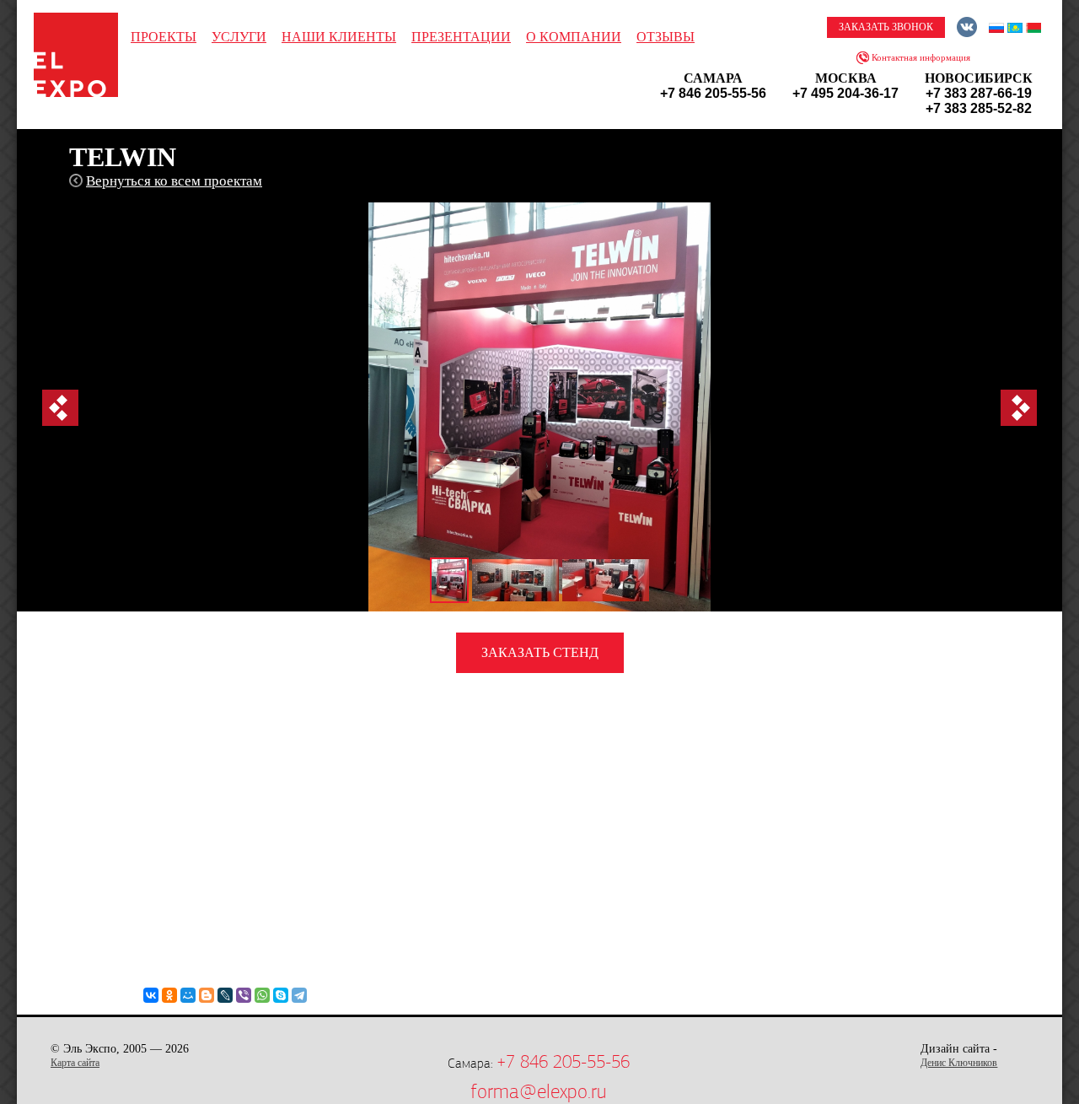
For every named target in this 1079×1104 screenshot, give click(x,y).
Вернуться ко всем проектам (174, 181)
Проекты (163, 37)
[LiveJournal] (225, 995)
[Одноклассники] (169, 995)
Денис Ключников (959, 1063)
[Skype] (280, 995)
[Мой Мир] (188, 995)
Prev (60, 408)
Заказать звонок (886, 27)
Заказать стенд (540, 652)
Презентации (461, 37)
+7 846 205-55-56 (563, 1062)
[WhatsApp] (262, 995)
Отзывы (665, 37)
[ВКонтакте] (150, 995)
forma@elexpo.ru (538, 1091)
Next (1019, 408)
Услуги (239, 37)
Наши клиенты (339, 37)
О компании (573, 37)
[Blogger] (206, 995)
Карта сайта (75, 1063)
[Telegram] (299, 995)
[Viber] (243, 995)
